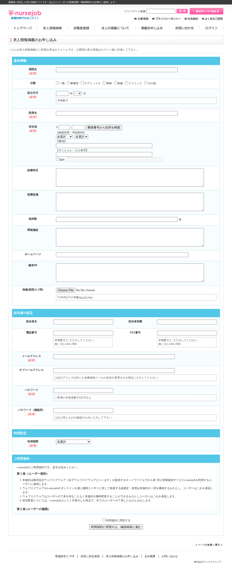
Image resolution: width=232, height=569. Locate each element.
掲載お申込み (152, 28)
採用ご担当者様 (90, 556)
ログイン (212, 28)
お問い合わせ (184, 28)
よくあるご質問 (212, 18)
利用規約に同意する (118, 520)
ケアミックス (92, 83)
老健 (120, 83)
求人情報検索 (52, 28)
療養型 (74, 83)
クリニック (135, 83)
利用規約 (191, 18)
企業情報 (141, 18)
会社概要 (150, 556)
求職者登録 (81, 28)
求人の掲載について (115, 28)
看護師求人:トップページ (22, 28)
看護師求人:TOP (65, 556)
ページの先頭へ (209, 544)
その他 (152, 83)
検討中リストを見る (207, 11)
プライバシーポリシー (166, 18)
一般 (62, 83)
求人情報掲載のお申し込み (122, 556)
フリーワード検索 (135, 11)
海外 (62, 159)
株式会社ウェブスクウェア (207, 562)
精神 (109, 83)
